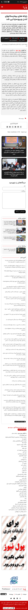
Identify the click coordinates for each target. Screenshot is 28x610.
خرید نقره (24, 448)
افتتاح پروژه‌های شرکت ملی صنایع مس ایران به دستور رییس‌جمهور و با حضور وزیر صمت (10, 223)
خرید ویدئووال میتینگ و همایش (18, 508)
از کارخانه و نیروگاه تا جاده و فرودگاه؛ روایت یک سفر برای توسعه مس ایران (15, 304)
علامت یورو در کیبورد (21, 444)
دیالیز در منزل (23, 500)
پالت (25, 498)
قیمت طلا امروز (23, 493)
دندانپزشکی (23, 459)
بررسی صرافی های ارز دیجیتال (19, 506)
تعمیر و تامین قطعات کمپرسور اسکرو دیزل (16, 484)
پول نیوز (18, 50)
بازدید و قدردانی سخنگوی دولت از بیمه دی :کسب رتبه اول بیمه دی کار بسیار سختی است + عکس (14, 339)
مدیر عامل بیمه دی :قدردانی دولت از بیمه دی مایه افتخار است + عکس (14, 359)
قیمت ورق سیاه (22, 495)
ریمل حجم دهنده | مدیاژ (20, 504)
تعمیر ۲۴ (24, 463)
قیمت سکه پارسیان (22, 474)
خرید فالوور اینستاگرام (21, 476)
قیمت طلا (24, 443)
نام (25, 186)
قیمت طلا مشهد (22, 456)
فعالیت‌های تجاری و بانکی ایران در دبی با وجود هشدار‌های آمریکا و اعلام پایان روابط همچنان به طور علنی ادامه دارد (14, 365)
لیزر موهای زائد (22, 435)
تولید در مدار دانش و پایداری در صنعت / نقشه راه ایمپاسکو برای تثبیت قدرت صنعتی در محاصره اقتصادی (14, 298)
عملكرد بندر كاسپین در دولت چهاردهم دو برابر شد (14, 325)
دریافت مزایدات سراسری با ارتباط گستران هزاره (15, 437)
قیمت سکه (23, 446)
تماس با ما (17, 594)
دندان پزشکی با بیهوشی (20, 511)
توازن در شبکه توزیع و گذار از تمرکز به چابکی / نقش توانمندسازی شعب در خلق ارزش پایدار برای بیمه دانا (14, 345)
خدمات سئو (14, 433)
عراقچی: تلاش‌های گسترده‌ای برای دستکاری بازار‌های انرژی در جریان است (14, 334)
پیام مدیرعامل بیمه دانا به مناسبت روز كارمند (15, 349)
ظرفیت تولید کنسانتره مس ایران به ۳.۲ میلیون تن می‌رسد (14, 315)
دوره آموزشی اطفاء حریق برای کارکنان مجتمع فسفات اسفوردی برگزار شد (14, 282)
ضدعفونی (24, 471)
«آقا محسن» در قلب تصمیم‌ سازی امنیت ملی (10, 250)
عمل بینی (24, 478)
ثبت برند (24, 467)
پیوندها (11, 594)
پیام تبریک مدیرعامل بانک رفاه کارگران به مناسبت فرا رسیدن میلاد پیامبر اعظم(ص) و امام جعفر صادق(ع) (14, 402)
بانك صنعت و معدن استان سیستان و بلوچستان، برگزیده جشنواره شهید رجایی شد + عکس (14, 390)
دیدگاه (23, 191)
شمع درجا (24, 439)
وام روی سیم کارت (22, 454)
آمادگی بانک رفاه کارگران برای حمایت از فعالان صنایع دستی (14, 385)
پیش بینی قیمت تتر (21, 450)
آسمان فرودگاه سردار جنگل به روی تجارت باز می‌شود (15, 320)
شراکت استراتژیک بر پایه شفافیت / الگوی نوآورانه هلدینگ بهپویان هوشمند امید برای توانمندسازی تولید (14, 415)
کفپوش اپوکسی (22, 489)
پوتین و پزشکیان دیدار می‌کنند (18, 381)
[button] (2, 2)
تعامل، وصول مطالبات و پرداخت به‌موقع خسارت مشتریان (15, 329)
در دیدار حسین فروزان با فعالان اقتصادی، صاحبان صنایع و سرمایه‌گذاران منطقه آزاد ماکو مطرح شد (9, 231)
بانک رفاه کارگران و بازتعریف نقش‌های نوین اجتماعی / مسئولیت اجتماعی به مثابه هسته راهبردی (14, 287)
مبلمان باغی (23, 465)
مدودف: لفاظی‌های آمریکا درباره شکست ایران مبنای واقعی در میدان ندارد (14, 354)
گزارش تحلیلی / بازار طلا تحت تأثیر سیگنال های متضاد (15, 292)
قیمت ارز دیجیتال (22, 461)
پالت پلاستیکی (23, 497)
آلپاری (25, 487)
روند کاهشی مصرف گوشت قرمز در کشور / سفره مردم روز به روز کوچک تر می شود (15, 309)
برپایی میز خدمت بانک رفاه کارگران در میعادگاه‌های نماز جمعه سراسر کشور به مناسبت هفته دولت (14, 371)
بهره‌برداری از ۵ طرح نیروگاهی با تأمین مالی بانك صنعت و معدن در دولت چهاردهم (14, 376)
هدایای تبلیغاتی (22, 480)
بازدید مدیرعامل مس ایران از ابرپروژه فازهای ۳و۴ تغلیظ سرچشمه (10, 238)
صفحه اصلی (24, 44)
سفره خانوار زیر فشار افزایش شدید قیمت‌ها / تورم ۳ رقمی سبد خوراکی (14, 395)
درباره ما (24, 594)
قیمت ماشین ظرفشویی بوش (19, 441)
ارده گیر (24, 452)
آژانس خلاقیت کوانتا (8, 608)
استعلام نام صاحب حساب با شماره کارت (17, 510)
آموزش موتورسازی (22, 502)
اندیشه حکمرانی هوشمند (20, 482)
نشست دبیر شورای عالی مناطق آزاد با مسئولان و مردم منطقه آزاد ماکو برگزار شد (15, 276)
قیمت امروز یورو (22, 485)
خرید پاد (24, 458)
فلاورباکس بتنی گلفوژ (21, 491)
